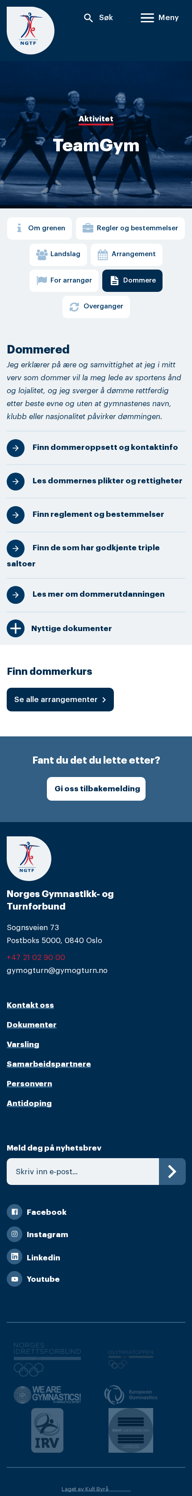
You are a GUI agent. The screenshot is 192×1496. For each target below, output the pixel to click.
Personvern (29, 1084)
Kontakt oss (30, 1005)
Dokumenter (32, 1025)
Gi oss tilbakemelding (97, 789)
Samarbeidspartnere (49, 1064)
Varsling (23, 1044)
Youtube (43, 1279)
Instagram (47, 1234)
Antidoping (29, 1103)
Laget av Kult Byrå (85, 1489)
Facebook (47, 1212)
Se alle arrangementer (61, 699)
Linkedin (43, 1258)
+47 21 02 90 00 (36, 957)
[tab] (39, 228)
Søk (98, 18)
